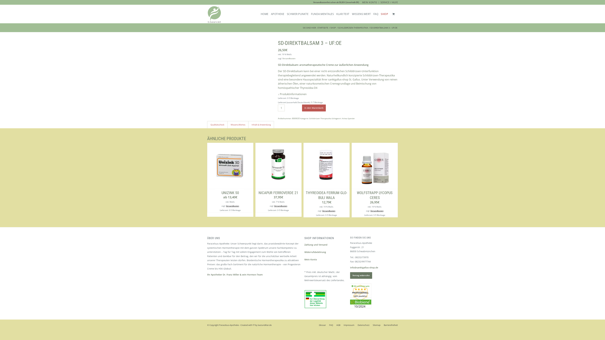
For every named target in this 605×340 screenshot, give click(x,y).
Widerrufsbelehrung (315, 252)
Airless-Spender (348, 118)
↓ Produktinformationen (292, 94)
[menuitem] (370, 2)
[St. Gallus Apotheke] (214, 15)
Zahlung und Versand (315, 244)
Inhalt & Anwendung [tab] (261, 124)
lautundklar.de (265, 325)
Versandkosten (288, 58)
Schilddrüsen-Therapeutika (320, 118)
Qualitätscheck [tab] (217, 124)
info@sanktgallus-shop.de (364, 267)
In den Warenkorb (313, 107)
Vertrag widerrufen (361, 275)
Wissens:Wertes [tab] (238, 124)
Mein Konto (310, 259)
